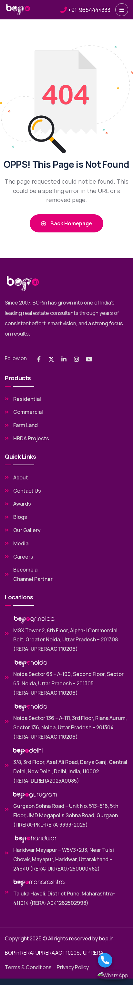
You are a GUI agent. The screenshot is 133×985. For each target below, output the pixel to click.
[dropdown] (121, 9)
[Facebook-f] (38, 359)
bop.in (106, 938)
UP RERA (93, 952)
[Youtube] (89, 359)
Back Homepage (70, 223)
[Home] (18, 10)
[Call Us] (113, 960)
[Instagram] (76, 359)
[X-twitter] (51, 359)
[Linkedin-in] (63, 359)
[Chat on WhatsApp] (113, 975)
